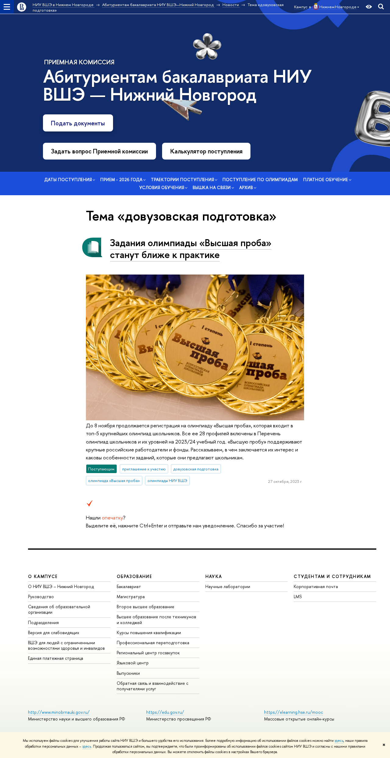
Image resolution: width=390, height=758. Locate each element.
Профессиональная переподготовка (153, 642)
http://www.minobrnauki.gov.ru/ (59, 712)
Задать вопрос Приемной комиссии (99, 151)
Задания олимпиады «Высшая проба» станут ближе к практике (190, 248)
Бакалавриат (129, 586)
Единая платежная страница (55, 658)
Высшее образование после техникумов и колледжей (156, 619)
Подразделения (43, 622)
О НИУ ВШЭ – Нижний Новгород (61, 586)
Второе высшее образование (145, 606)
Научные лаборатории (227, 586)
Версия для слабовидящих (53, 632)
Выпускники (128, 673)
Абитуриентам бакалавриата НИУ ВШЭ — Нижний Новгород (177, 85)
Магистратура (131, 596)
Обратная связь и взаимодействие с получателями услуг (152, 686)
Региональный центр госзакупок (148, 653)
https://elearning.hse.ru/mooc (293, 712)
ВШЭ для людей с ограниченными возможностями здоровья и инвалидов (66, 645)
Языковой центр (133, 663)
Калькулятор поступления (206, 151)
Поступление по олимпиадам (260, 179)
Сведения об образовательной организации (59, 609)
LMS (298, 596)
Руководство (41, 596)
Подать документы (78, 123)
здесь (339, 740)
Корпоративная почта (316, 586)
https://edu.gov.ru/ (165, 712)
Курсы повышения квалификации (149, 632)
